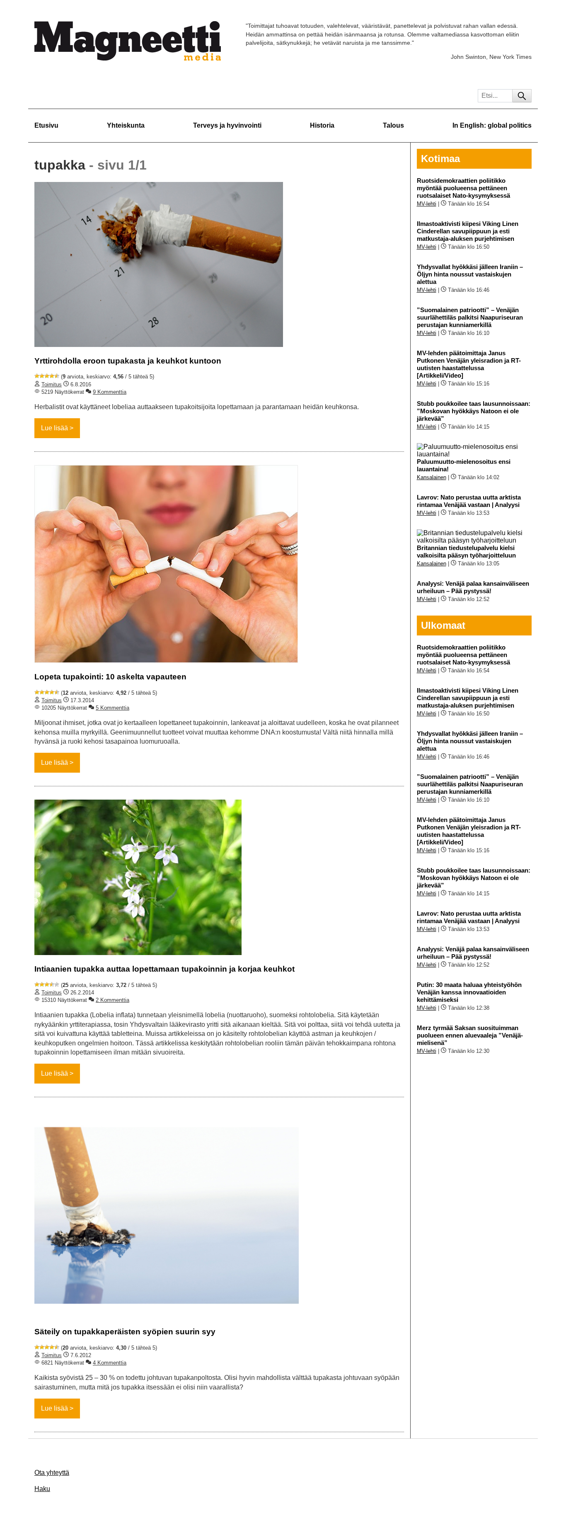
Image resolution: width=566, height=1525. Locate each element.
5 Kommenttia (112, 708)
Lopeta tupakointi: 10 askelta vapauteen (110, 676)
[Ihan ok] (46, 375)
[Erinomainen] (56, 375)
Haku (42, 1488)
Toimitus (51, 384)
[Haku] (522, 95)
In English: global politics (492, 125)
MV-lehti (426, 204)
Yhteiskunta (126, 125)
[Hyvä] (51, 375)
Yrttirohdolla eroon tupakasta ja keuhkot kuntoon (127, 360)
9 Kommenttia (109, 392)
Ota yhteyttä (51, 1472)
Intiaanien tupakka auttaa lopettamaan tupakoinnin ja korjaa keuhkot (164, 969)
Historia (322, 125)
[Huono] (36, 375)
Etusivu (46, 125)
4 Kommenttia (109, 1363)
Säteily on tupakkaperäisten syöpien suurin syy (124, 1331)
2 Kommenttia (112, 1000)
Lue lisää (54, 428)
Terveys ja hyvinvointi (227, 125)
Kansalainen (431, 477)
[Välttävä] (41, 375)
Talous (393, 125)
